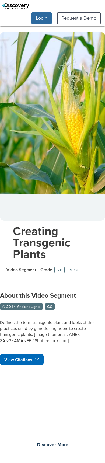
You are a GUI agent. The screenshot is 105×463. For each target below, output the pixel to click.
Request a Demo (78, 18)
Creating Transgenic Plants (41, 242)
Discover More (52, 445)
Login (41, 18)
